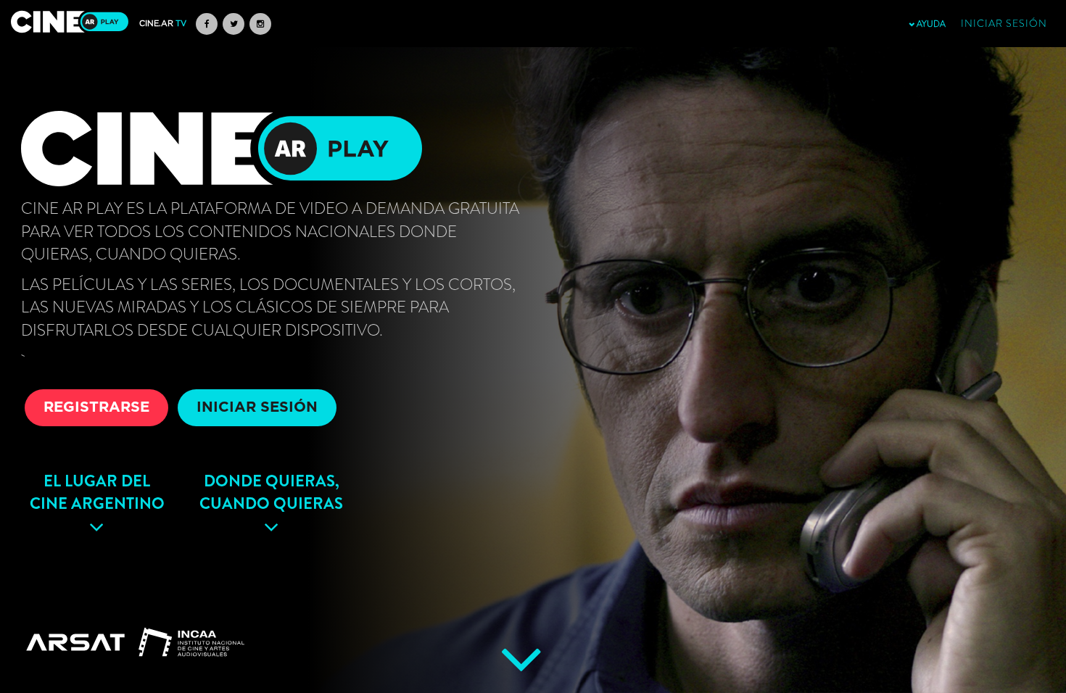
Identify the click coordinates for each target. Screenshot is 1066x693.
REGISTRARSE (96, 407)
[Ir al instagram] (260, 24)
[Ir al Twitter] (233, 24)
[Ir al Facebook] (207, 24)
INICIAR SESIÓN (257, 407)
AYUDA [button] (930, 23)
